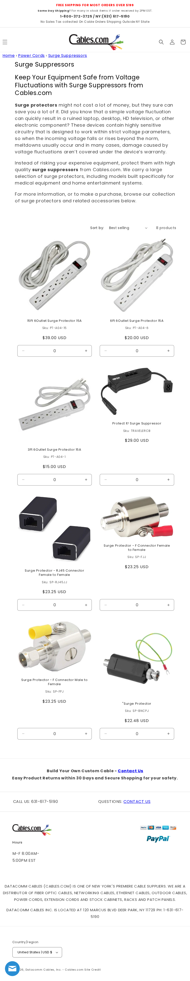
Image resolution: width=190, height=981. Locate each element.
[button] (161, 42)
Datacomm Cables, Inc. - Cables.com (54, 970)
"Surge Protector (136, 704)
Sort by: (97, 227)
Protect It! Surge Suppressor (136, 423)
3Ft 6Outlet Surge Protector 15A (54, 449)
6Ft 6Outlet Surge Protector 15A (137, 321)
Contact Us (130, 771)
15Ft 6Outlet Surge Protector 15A (54, 321)
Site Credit (92, 970)
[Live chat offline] (12, 968)
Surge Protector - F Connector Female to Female (136, 548)
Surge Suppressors (67, 55)
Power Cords (31, 55)
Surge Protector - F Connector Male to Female (54, 682)
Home (8, 55)
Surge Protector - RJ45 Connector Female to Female (54, 573)
